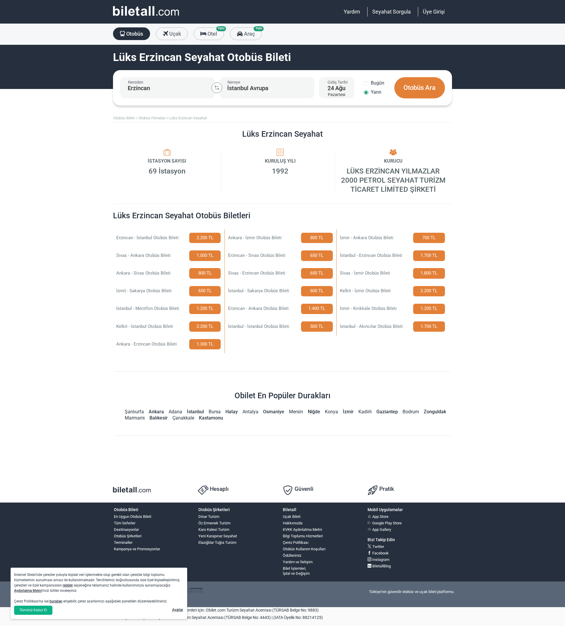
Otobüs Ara (419, 87)
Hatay (231, 411)
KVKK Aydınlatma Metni (302, 529)
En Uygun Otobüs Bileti (132, 516)
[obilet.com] (146, 16)
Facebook (380, 553)
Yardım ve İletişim (298, 562)
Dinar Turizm (208, 516)
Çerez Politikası (295, 542)
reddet (68, 585)
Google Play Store (386, 523)
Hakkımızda (293, 523)
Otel (215, 32)
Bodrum (411, 411)
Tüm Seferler (124, 523)
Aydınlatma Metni (28, 591)
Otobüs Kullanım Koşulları (304, 549)
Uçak (174, 34)
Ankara (156, 411)
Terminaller (123, 542)
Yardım (352, 12)
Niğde (314, 411)
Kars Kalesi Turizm (213, 529)
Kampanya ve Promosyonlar (137, 549)
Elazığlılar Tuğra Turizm (217, 542)
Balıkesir (158, 418)
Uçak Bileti (291, 516)
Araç (252, 32)
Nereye (233, 82)
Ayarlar (177, 610)
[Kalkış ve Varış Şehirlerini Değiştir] (217, 87)
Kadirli (365, 411)
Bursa (215, 411)
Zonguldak (435, 411)
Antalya (250, 411)
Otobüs (134, 34)
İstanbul (195, 411)
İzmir (348, 411)
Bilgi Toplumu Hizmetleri (303, 536)
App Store (379, 516)
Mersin (296, 411)
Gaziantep (387, 411)
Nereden (135, 82)
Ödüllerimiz (292, 555)
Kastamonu (211, 418)
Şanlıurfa (134, 411)
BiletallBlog (381, 566)
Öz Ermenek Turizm (214, 523)
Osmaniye (273, 411)
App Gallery (381, 529)
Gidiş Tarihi (338, 82)
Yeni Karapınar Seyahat (217, 536)
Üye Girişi (434, 12)
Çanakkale (183, 418)
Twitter (377, 546)
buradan (55, 601)
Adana (175, 411)
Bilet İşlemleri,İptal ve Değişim (296, 571)
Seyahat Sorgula (391, 12)
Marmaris (135, 418)
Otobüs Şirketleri (128, 536)
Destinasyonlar (126, 529)
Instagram (380, 559)
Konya (331, 411)
